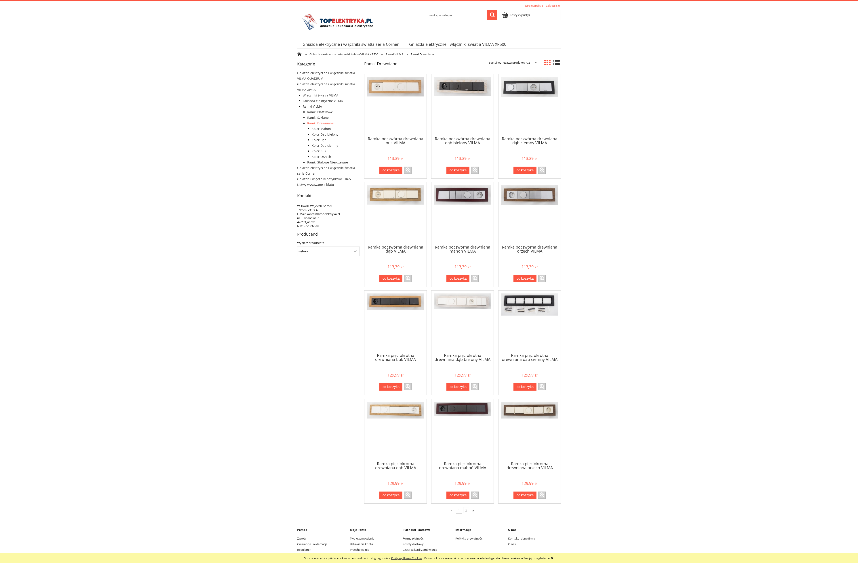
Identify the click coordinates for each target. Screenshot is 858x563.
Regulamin (304, 550)
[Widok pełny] (556, 62)
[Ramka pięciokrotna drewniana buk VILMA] (395, 321)
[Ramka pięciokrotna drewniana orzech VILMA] (529, 430)
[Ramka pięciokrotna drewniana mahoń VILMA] (462, 430)
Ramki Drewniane (320, 123)
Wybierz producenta (310, 242)
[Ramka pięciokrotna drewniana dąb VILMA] (395, 430)
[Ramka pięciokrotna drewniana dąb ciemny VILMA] (529, 321)
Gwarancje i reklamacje (312, 544)
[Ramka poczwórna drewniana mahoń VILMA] (462, 213)
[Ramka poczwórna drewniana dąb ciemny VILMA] (529, 105)
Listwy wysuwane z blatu (315, 184)
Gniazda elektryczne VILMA (323, 101)
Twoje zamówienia (362, 538)
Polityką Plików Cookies (406, 558)
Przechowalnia (359, 550)
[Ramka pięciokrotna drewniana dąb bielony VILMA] (462, 321)
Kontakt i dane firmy (521, 538)
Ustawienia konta (361, 544)
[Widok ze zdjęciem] (547, 62)
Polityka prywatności (469, 538)
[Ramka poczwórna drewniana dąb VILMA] (395, 213)
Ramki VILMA (312, 106)
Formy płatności (413, 538)
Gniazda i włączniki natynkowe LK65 (324, 179)
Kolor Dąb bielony (325, 134)
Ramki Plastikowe (320, 112)
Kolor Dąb (319, 140)
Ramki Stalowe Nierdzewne (327, 162)
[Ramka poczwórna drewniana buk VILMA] (395, 105)
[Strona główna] (339, 22)
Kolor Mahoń (321, 129)
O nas (512, 544)
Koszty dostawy (413, 544)
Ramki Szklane (318, 117)
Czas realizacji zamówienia (420, 550)
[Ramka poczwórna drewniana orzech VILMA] (529, 213)
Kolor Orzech (321, 157)
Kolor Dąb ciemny (325, 145)
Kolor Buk (319, 151)
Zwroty (302, 538)
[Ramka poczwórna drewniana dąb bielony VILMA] (462, 105)
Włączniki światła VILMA (320, 95)
